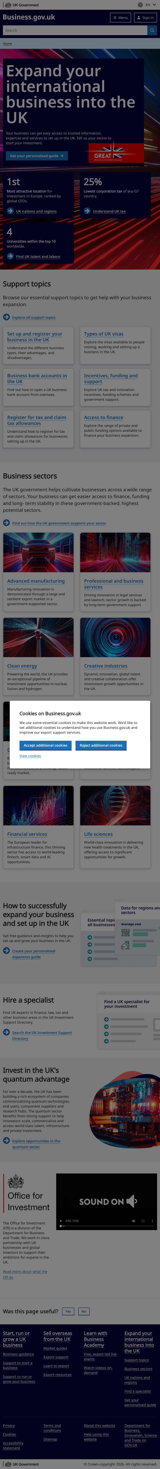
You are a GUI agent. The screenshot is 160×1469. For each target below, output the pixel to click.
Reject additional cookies (101, 745)
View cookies (30, 755)
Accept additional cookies (45, 745)
